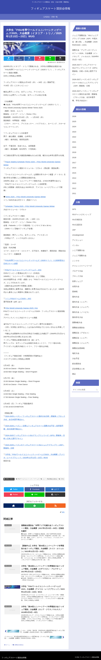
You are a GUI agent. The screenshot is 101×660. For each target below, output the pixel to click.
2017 (74, 163)
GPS (74, 209)
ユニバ (44, 479)
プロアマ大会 (77, 271)
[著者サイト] (13, 505)
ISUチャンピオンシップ (81, 214)
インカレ (75, 245)
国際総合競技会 (10, 479)
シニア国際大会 (78, 250)
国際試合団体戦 (78, 348)
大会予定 (75, 359)
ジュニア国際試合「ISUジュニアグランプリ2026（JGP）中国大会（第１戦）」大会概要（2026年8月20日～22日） (85, 40)
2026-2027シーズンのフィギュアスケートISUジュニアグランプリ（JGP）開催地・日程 (85, 82)
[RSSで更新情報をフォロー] (55, 505)
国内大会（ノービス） (81, 312)
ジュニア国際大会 (79, 256)
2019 (74, 152)
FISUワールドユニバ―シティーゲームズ (28, 479)
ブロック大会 (77, 276)
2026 (74, 116)
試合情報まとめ (78, 369)
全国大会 (75, 286)
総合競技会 (76, 364)
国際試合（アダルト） (81, 333)
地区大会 (75, 353)
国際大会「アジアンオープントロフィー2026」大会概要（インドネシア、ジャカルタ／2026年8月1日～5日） (85, 55)
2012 (74, 188)
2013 (74, 183)
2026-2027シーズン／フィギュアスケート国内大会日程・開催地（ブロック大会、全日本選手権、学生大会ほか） (85, 96)
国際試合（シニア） (80, 338)
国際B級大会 (77, 322)
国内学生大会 (77, 317)
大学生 (62, 479)
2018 (74, 157)
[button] (97, 390)
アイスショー (77, 240)
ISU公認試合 (77, 225)
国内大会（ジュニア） (81, 307)
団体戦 (75, 292)
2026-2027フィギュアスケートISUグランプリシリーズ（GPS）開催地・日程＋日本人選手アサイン (85, 69)
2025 (74, 121)
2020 (74, 147)
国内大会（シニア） (80, 302)
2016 (74, 168)
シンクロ (75, 261)
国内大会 (75, 297)
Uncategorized (78, 235)
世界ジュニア (77, 281)
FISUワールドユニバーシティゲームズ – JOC (23, 270)
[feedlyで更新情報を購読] (34, 505)
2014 (74, 178)
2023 (74, 132)
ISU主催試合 (77, 220)
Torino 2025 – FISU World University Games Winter (25, 197)
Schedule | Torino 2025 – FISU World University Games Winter (30, 206)
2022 (74, 137)
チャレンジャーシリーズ (82, 266)
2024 (74, 127)
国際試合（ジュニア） (81, 343)
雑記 (74, 374)
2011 (74, 193)
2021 (74, 142)
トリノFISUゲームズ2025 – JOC (18, 299)
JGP (74, 230)
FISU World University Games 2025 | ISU (21, 308)
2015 (74, 173)
